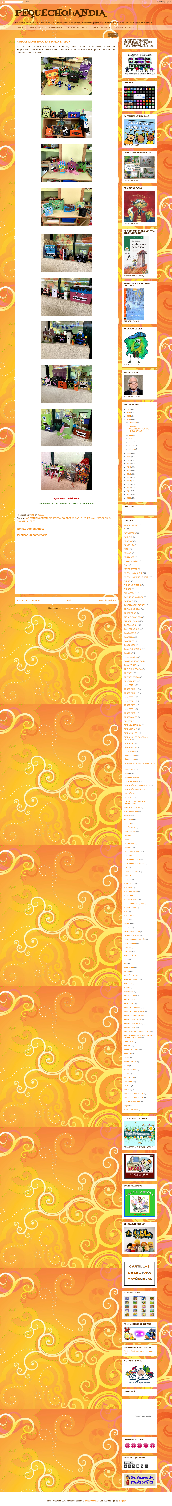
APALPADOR (129, 557)
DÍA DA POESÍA (130, 747)
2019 (129, 464)
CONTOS (128, 653)
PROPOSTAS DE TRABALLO (135, 1015)
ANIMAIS (127, 553)
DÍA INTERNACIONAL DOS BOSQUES (139, 763)
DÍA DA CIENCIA (130, 729)
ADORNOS (128, 541)
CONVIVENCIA (130, 665)
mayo (131, 439)
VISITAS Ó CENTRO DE (133, 1094)
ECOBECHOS (129, 769)
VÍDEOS (127, 1086)
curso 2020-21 (130, 697)
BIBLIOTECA (36, 27)
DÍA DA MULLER (130, 733)
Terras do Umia (130, 1069)
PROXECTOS (129, 1027)
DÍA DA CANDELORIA (132, 725)
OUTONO (128, 951)
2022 (129, 453)
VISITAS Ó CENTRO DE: (134, 1098)
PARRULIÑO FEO (131, 955)
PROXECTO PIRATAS (133, 1023)
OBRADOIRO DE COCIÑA (134, 939)
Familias (127, 815)
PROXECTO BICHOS (132, 1019)
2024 (129, 416)
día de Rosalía (130, 751)
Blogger (122, 1501)
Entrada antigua (107, 600)
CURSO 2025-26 (130, 713)
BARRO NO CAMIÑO (132, 585)
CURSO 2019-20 (130, 693)
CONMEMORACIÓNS (132, 649)
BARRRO (127, 589)
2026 (129, 409)
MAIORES (128, 887)
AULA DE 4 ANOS (101, 27)
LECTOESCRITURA (132, 851)
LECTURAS (128, 855)
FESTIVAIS (128, 819)
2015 (129, 477)
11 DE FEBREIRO (131, 525)
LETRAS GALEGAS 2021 (134, 863)
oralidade (127, 947)
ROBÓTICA (128, 1042)
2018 (129, 467)
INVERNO (128, 847)
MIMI (126, 911)
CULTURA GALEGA (132, 677)
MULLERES (128, 915)
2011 (129, 491)
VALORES (30, 521)
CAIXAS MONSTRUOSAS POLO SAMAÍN (138, 430)
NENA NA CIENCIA (131, 935)
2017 (129, 471)
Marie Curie (128, 895)
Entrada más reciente (28, 600)
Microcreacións (130, 907)
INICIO (21, 27)
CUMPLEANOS (130, 681)
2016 (129, 474)
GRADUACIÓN (130, 831)
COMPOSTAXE (130, 633)
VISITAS (127, 1089)
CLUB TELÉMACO (131, 621)
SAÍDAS (127, 1046)
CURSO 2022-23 (130, 705)
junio (131, 435)
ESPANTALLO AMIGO (133, 807)
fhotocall (127, 823)
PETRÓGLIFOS (130, 975)
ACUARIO (128, 537)
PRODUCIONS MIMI (132, 1007)
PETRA (127, 971)
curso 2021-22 (130, 701)
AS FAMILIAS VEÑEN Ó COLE (136, 577)
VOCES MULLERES (132, 1102)
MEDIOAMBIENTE (131, 899)
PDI (125, 963)
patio (126, 959)
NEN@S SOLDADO (132, 931)
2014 (129, 481)
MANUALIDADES (131, 891)
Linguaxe (127, 875)
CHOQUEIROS (130, 613)
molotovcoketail (92, 1501)
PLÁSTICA (128, 983)
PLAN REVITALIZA (131, 979)
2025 (129, 413)
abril (131, 442)
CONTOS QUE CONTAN (134, 661)
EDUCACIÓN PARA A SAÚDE (135, 789)
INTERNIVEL (129, 843)
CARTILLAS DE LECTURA (134, 605)
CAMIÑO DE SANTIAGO (134, 597)
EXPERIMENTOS (131, 811)
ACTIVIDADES (130, 533)
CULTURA (85, 518)
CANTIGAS (128, 601)
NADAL (127, 923)
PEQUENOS (129, 967)
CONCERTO (129, 641)
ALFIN (126, 549)
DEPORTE (128, 721)
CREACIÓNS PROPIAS (133, 669)
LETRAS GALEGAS (132, 859)
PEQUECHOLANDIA (60, 13)
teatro (126, 1066)
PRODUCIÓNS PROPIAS (134, 1011)
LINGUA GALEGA (131, 871)
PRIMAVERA (129, 1003)
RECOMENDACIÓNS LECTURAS (137, 1032)
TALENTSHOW (130, 1062)
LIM (125, 867)
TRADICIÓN (129, 1078)
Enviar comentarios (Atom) (73, 608)
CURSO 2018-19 (130, 689)
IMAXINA (127, 835)
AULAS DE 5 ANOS (125, 27)
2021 (129, 457)
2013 (129, 484)
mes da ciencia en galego (134, 903)
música (127, 919)
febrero (132, 449)
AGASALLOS (129, 545)
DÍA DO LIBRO (130, 759)
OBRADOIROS (130, 943)
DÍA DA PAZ (128, 743)
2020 (129, 460)
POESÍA (127, 987)
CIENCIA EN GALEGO (133, 617)
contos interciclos (131, 657)
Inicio (69, 600)
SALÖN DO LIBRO (131, 1049)
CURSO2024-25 (130, 717)
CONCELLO (129, 637)
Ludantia (127, 879)
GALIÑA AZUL (129, 827)
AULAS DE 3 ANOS (77, 27)
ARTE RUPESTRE (131, 569)
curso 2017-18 (130, 685)
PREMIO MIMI (129, 999)
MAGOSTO (128, 883)
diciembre (133, 422)
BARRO (127, 581)
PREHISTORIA (130, 995)
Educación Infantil (131, 781)
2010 (129, 495)
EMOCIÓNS (129, 793)
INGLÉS (127, 839)
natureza (127, 927)
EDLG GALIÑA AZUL (132, 777)
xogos (126, 1106)
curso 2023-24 (97, 518)
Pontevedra (128, 991)
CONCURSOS (129, 645)
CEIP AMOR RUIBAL (132, 609)
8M (125, 529)
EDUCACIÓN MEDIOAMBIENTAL (137, 785)
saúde (126, 1058)
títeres (126, 1074)
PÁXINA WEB (55, 27)
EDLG (108, 518)
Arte (125, 565)
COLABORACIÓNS (70, 518)
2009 (129, 498)
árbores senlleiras (131, 561)
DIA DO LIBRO (130, 755)
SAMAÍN (21, 521)
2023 (129, 420)
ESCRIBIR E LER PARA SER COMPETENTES (135, 802)
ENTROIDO (128, 797)
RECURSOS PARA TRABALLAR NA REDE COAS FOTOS (138, 1036)
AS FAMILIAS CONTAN (37, 518)
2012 (129, 488)
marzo (131, 446)
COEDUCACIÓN (130, 625)
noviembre (133, 426)
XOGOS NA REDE (131, 1109)
